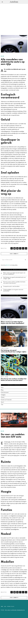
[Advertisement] (14, 15)
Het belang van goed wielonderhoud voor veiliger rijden (14, 278)
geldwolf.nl (7, 265)
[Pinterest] (20, 248)
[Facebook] (11, 248)
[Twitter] (17, 248)
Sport (2, 402)
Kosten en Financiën (6, 399)
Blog (2, 56)
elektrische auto (7, 80)
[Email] (26, 248)
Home (2, 606)
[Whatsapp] (23, 248)
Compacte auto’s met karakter (11, 286)
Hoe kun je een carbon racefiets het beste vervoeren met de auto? (14, 282)
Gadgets (3, 394)
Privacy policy (10, 606)
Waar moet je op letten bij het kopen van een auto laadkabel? (14, 273)
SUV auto (7, 442)
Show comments (14, 253)
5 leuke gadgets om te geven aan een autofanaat (13, 290)
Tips (2, 404)
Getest (2, 397)
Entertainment (5, 392)
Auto (2, 387)
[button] (25, 259)
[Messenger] (14, 248)
